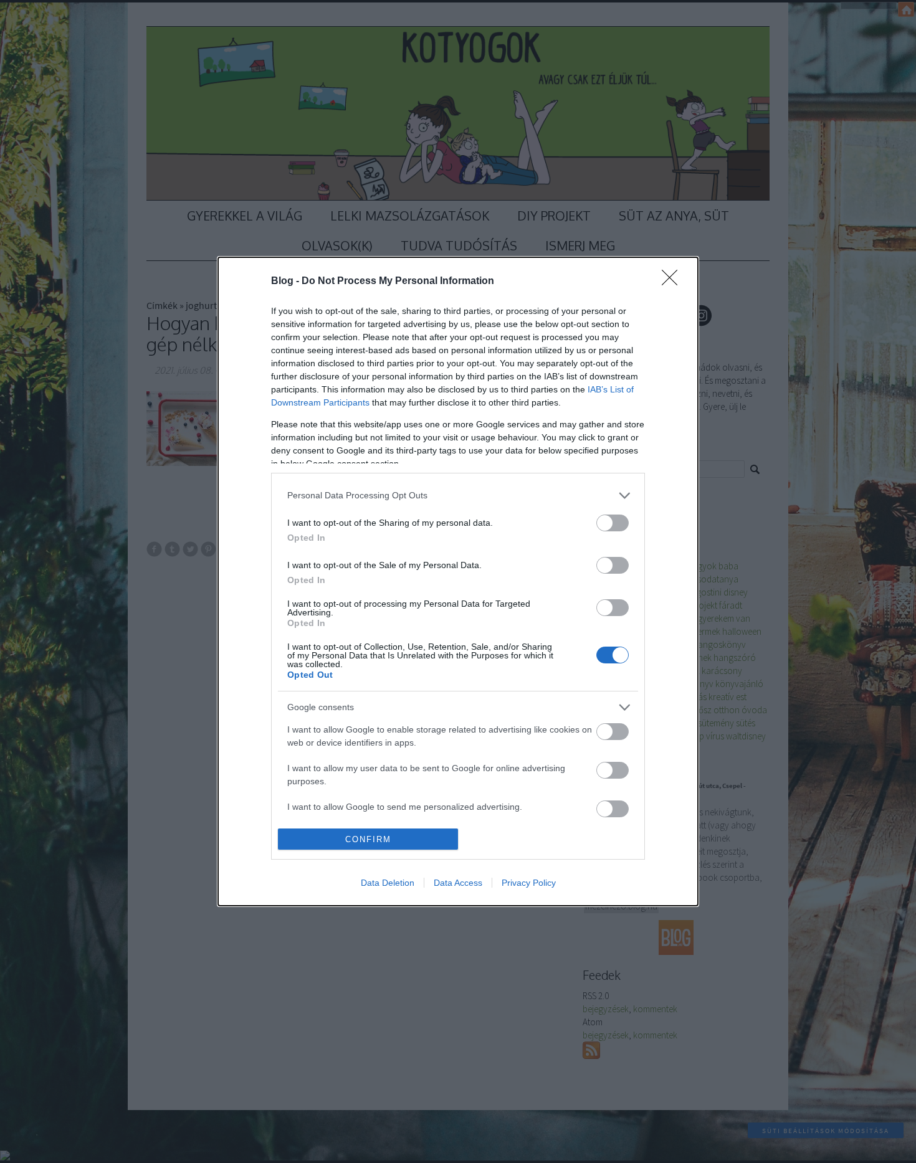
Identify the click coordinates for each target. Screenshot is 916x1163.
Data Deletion (387, 883)
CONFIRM (368, 839)
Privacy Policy (529, 883)
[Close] (673, 281)
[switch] (612, 523)
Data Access (458, 883)
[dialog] (458, 581)
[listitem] (458, 495)
